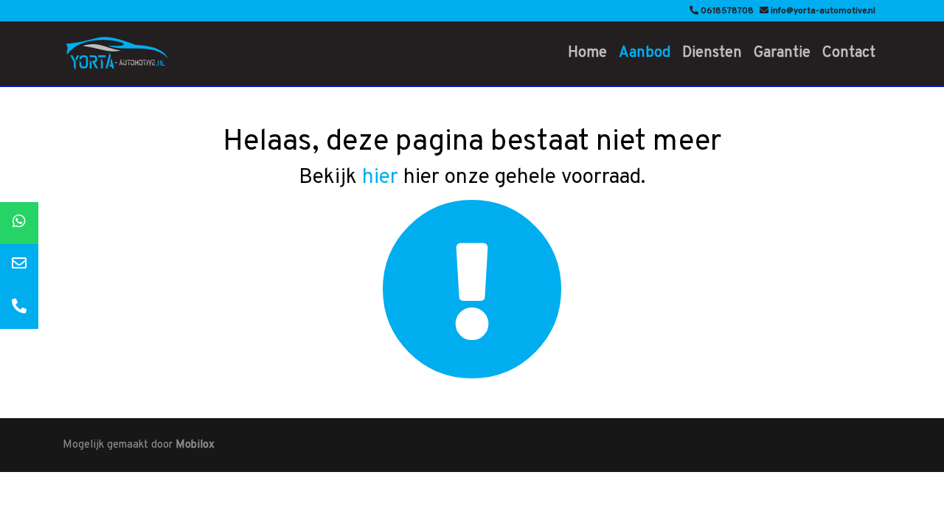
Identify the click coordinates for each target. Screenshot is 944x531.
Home (587, 53)
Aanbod (644, 53)
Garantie (782, 53)
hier (380, 177)
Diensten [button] (712, 53)
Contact (848, 53)
